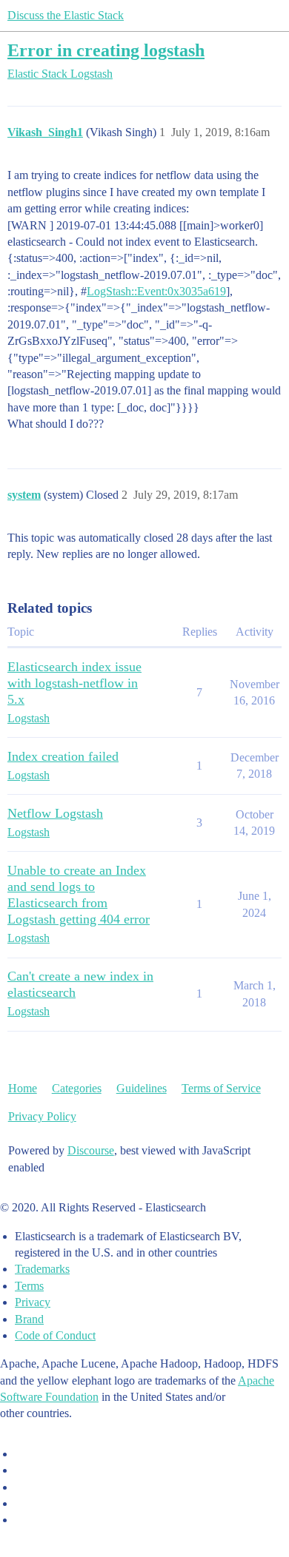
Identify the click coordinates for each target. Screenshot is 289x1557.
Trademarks (42, 1268)
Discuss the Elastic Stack (65, 15)
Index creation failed (63, 756)
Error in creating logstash (106, 50)
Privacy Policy (42, 1116)
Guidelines (141, 1088)
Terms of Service (221, 1088)
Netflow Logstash (55, 813)
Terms (29, 1285)
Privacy (32, 1302)
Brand (29, 1319)
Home (22, 1088)
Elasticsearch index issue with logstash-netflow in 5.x (74, 683)
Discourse (90, 1150)
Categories (77, 1088)
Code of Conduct (55, 1335)
